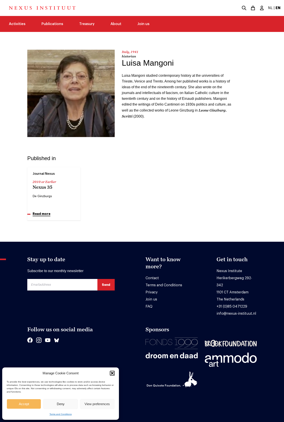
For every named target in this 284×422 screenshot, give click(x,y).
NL (270, 8)
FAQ (149, 306)
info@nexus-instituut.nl (236, 313)
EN (278, 8)
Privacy (152, 292)
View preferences (97, 404)
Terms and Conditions (60, 414)
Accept (24, 404)
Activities (17, 24)
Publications (52, 24)
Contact (152, 278)
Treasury (87, 24)
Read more (41, 213)
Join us (143, 24)
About (115, 24)
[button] (112, 373)
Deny (61, 404)
